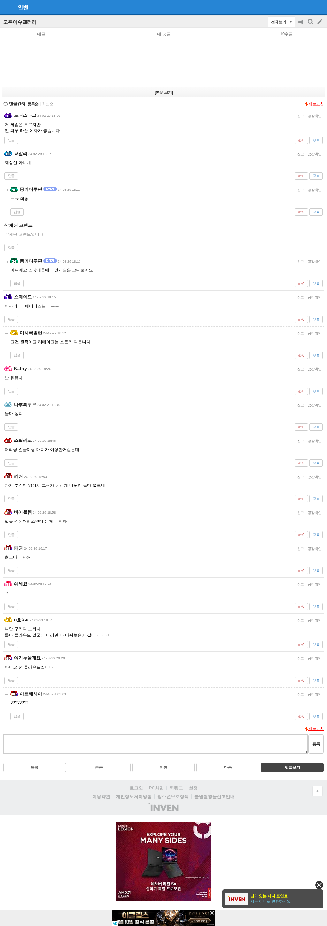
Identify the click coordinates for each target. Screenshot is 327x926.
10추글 (286, 34)
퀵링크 (176, 787)
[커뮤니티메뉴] (7, 7)
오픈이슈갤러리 (20, 22)
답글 (11, 140)
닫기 (319, 885)
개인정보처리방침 (134, 796)
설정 (193, 787)
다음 (228, 767)
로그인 (136, 787)
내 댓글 (164, 34)
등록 (316, 744)
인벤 (23, 7)
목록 (34, 767)
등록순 (33, 104)
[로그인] (308, 7)
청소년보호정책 (173, 796)
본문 (99, 767)
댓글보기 (292, 767)
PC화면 (156, 787)
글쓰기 (320, 22)
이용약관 (101, 796)
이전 (163, 767)
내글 (41, 34)
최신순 (47, 104)
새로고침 (316, 104)
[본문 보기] (164, 92)
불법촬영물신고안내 (214, 796)
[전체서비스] (319, 7)
